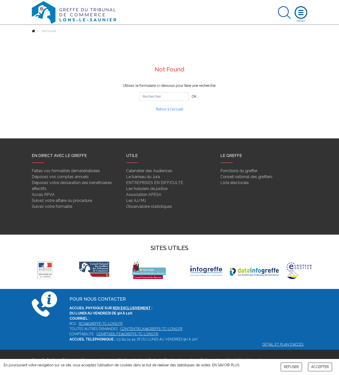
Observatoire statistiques (149, 206)
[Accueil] (33, 31)
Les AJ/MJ (136, 200)
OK (194, 96)
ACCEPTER (320, 367)
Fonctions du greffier (239, 170)
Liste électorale (234, 182)
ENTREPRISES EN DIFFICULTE (154, 182)
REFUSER (291, 367)
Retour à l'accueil (169, 109)
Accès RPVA (43, 194)
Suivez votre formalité (52, 206)
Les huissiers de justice (147, 188)
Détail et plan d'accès (283, 344)
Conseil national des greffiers (246, 176)
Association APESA (143, 194)
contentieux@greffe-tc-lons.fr (151, 329)
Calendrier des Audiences (149, 170)
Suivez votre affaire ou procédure (62, 200)
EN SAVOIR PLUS (225, 365)
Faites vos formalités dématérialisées (66, 170)
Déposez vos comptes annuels (60, 176)
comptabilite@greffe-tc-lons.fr (127, 334)
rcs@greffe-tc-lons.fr (101, 324)
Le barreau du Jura (143, 176)
